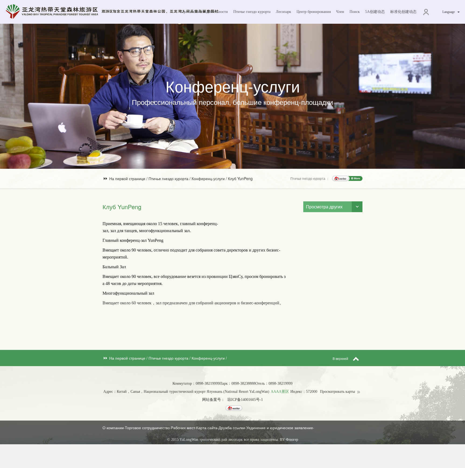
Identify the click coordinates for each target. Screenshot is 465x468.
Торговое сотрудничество (147, 427)
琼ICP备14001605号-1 (245, 400)
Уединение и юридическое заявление (279, 427)
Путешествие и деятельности (204, 12)
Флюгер (292, 440)
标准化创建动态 (403, 12)
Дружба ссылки (232, 427)
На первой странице (127, 178)
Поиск (355, 12)
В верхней (341, 358)
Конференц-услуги (209, 178)
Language (448, 12)
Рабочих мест (183, 427)
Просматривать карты (337, 392)
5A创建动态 (375, 12)
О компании (113, 427)
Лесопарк (283, 12)
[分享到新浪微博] (340, 178)
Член (340, 12)
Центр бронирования (314, 12)
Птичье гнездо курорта (251, 12)
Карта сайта (206, 427)
